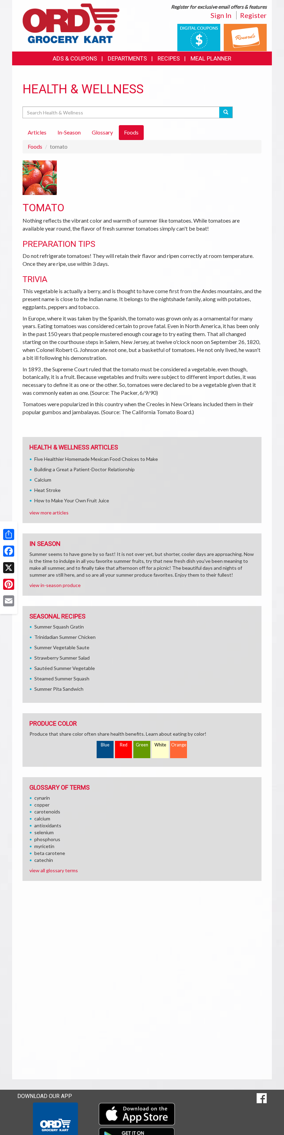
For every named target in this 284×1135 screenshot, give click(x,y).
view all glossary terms (53, 870)
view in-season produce (55, 585)
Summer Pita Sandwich (58, 689)
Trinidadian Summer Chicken (65, 637)
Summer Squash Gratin (59, 627)
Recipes (169, 58)
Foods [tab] (131, 132)
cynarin (42, 798)
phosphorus (47, 839)
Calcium (42, 480)
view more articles (49, 512)
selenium (44, 832)
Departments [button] (127, 58)
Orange (178, 744)
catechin (43, 860)
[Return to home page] (71, 23)
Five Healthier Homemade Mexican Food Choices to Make (96, 459)
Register (253, 15)
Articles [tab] (37, 132)
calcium (42, 818)
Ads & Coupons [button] (75, 58)
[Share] (9, 534)
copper (42, 805)
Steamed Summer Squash (61, 678)
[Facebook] (9, 551)
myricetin (44, 846)
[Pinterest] (9, 584)
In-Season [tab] (69, 132)
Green (142, 744)
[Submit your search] (226, 112)
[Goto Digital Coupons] (198, 37)
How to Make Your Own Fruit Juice (71, 500)
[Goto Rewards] (245, 37)
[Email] (9, 601)
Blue (105, 744)
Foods (35, 146)
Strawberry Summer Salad (62, 658)
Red (123, 744)
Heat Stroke (47, 490)
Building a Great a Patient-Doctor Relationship (84, 469)
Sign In (221, 15)
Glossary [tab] (102, 132)
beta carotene (49, 853)
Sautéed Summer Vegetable (64, 668)
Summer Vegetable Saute (61, 647)
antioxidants (47, 825)
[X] (9, 568)
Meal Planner (210, 58)
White (160, 744)
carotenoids (47, 812)
